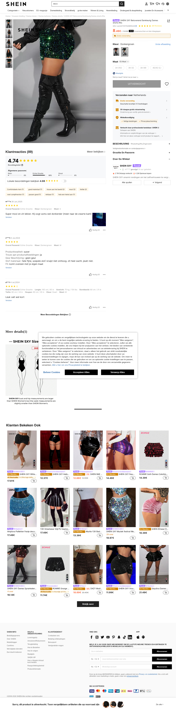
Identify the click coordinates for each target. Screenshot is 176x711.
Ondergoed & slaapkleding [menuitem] (131, 10)
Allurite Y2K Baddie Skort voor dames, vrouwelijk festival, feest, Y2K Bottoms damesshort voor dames (88, 531)
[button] (163, 4)
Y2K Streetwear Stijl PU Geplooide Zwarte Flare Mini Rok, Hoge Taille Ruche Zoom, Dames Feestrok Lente (55, 529)
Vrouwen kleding (18, 16)
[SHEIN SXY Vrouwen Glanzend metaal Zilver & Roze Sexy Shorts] (121, 564)
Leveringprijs (32, 638)
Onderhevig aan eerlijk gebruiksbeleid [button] (134, 112)
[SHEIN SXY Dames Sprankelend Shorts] (22, 564)
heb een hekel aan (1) (66, 194)
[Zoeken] (121, 3)
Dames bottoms (44, 16)
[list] (111, 637)
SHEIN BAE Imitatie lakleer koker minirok (88, 474)
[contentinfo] (130, 691)
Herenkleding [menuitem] (111, 10)
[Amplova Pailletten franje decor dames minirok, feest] (22, 507)
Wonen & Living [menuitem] (96, 10)
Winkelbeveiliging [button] (127, 117)
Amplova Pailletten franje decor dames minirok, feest (22, 531)
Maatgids (31, 654)
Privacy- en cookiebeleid (148, 674)
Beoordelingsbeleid (14, 165)
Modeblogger (12, 642)
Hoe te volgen (33, 651)
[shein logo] (16, 4)
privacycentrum (132, 676)
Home (8, 16)
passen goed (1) (35, 194)
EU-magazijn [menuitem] (41, 10)
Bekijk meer (88, 604)
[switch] (64, 181)
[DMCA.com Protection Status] (98, 696)
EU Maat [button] (123, 61)
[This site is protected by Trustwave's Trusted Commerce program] (91, 696)
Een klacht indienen (14, 652)
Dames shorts (57, 16)
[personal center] (146, 4)
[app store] (138, 638)
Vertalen (9, 217)
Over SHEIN (11, 639)
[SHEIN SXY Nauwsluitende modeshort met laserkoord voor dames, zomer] (121, 450)
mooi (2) (72, 189)
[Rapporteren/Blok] (104, 230)
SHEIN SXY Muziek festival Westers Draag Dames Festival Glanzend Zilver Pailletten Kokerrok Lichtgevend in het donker (121, 531)
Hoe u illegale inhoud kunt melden (36, 661)
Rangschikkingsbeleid (36, 666)
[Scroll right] (168, 10)
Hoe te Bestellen (34, 647)
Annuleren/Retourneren (36, 641)
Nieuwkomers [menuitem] (28, 10)
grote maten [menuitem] (83, 10)
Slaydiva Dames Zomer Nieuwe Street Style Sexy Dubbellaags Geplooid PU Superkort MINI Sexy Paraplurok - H (154, 588)
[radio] (116, 51)
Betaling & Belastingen (56, 639)
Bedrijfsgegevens (13, 636)
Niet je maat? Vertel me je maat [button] (125, 77)
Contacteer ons (54, 636)
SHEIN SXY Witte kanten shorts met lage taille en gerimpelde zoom (22, 474)
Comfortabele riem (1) (15, 189)
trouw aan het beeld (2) (55, 189)
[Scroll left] (165, 10)
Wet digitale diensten (15, 649)
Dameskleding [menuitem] (56, 10)
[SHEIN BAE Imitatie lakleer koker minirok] (88, 450)
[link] (151, 3)
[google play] (143, 638)
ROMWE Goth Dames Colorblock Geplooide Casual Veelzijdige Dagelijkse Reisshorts (154, 474)
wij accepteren (96, 686)
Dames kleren (31, 16)
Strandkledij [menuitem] (70, 10)
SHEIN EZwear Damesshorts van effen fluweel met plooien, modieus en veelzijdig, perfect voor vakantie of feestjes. (154, 529)
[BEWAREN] (166, 84)
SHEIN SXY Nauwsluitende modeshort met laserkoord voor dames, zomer (121, 474)
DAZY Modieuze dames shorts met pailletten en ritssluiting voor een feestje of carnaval (88, 588)
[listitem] (22, 457)
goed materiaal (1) (35, 189)
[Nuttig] (90, 230)
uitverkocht (137, 83)
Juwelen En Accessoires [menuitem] (154, 10)
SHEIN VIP (32, 657)
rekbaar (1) (50, 194)
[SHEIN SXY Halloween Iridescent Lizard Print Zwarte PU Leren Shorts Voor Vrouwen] (55, 450)
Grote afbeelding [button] (162, 44)
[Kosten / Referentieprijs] (122, 31)
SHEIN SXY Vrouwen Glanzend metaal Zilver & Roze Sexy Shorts (121, 588)
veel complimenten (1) (15, 194)
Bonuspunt (52, 642)
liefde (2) (83, 189)
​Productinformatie (34, 669)
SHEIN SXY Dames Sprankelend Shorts (22, 588)
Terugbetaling (33, 644)
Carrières (10, 646)
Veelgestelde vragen (56, 646)
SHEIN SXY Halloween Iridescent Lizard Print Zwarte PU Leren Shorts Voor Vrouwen (55, 474)
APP (138, 632)
